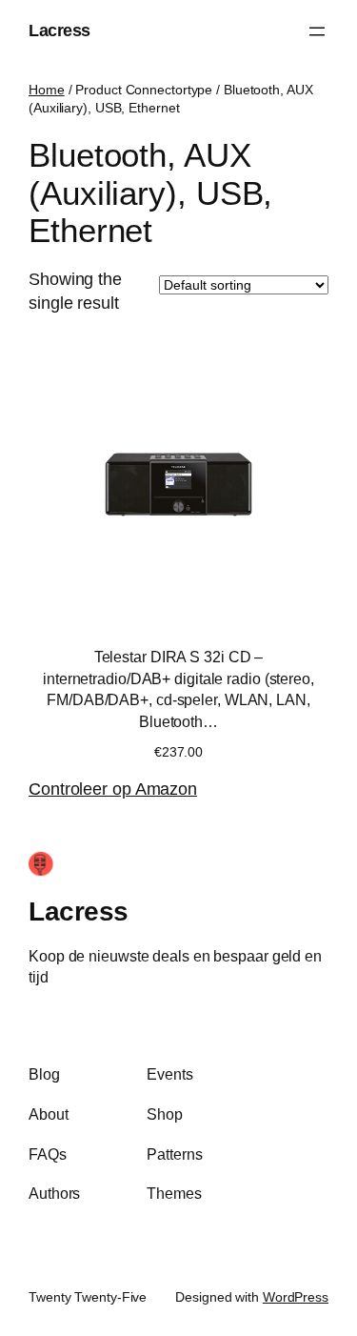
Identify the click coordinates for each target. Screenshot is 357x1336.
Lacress (59, 30)
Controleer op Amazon (113, 789)
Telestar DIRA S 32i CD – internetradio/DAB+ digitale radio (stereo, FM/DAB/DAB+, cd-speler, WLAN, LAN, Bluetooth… (178, 689)
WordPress (295, 1297)
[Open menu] (317, 31)
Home (47, 89)
